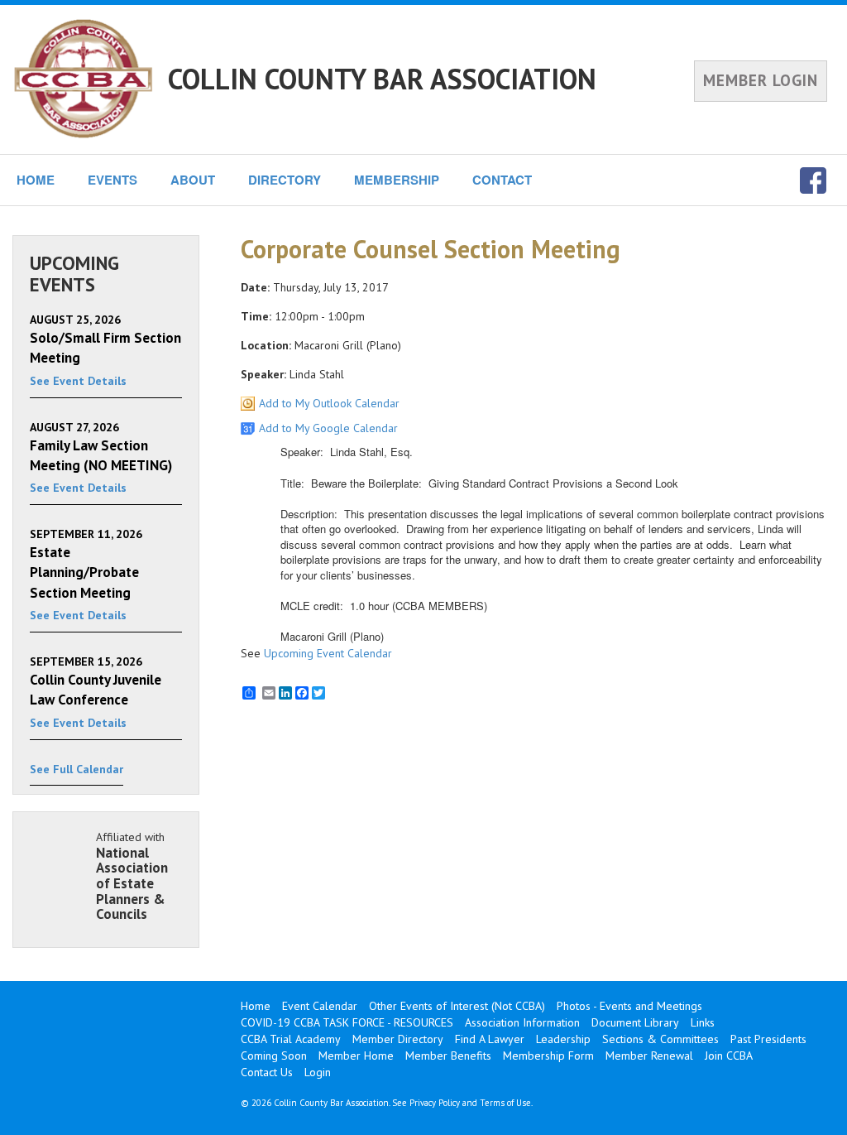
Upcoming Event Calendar (328, 653)
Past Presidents (768, 1039)
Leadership (563, 1039)
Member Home (356, 1055)
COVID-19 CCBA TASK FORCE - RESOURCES (347, 1022)
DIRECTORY (284, 180)
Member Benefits (448, 1055)
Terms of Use (505, 1103)
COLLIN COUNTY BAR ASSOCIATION (382, 78)
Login (317, 1072)
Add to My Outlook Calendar (329, 403)
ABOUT (192, 180)
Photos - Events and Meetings (629, 1005)
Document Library (635, 1022)
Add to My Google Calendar (328, 428)
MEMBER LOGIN (760, 80)
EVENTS (112, 180)
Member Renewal (649, 1055)
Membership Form (548, 1055)
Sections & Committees (660, 1039)
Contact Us (267, 1072)
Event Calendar (319, 1005)
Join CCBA (729, 1055)
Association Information (522, 1022)
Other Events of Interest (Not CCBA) (457, 1005)
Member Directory (397, 1039)
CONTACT (502, 180)
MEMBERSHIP (396, 180)
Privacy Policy (434, 1103)
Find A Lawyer (489, 1039)
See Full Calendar (76, 769)
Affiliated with (132, 876)
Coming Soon (274, 1055)
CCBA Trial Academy (291, 1039)
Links (703, 1022)
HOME (36, 180)
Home (255, 1005)
